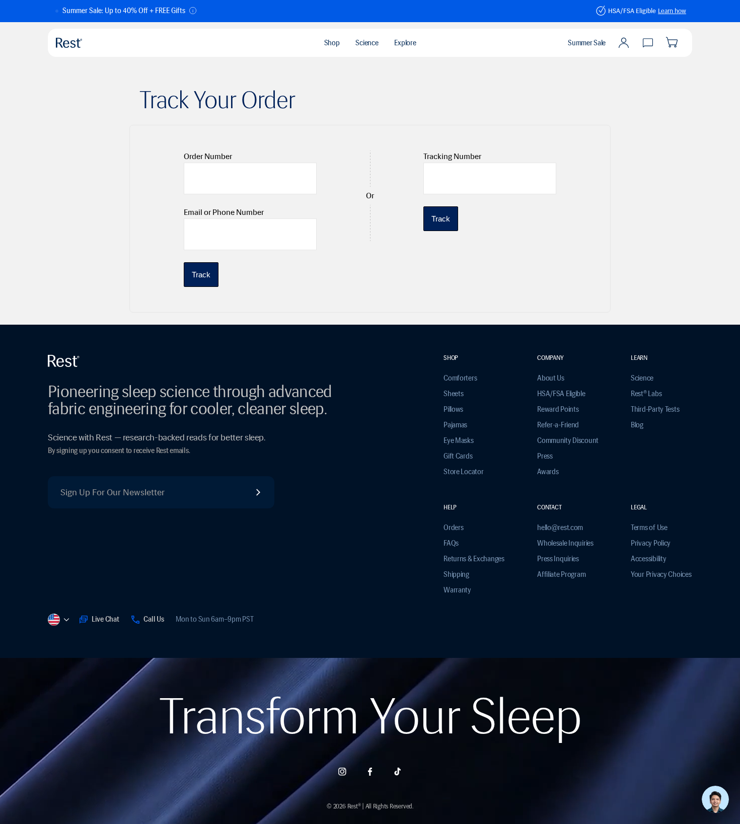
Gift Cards (457, 456)
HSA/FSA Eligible (561, 394)
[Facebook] (370, 772)
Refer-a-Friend (558, 425)
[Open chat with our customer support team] (715, 799)
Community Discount (568, 440)
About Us (550, 378)
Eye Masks (458, 440)
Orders (453, 528)
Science (642, 378)
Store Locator (463, 472)
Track (201, 274)
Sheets (453, 394)
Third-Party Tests (655, 409)
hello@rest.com (560, 528)
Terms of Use (649, 528)
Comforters (460, 378)
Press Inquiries (558, 559)
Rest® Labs (646, 394)
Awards (547, 472)
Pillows (453, 409)
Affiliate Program (561, 574)
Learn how (672, 11)
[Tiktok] (398, 772)
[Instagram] (342, 772)
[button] (125, 11)
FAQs (451, 543)
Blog (637, 425)
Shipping (456, 574)
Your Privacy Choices (661, 574)
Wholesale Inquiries (565, 543)
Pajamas (455, 425)
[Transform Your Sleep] (92, 43)
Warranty (457, 590)
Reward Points (557, 409)
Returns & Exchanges (473, 559)
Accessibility (648, 559)
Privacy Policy (651, 543)
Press (545, 456)
